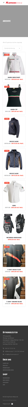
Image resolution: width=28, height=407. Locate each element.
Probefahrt (6, 368)
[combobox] (12, 48)
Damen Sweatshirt (14, 77)
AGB (4, 385)
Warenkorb (6, 378)
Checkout (6, 383)
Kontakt (5, 366)
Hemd (14, 206)
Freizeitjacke (14, 142)
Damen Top (14, 110)
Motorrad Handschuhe (14, 238)
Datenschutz (13, 400)
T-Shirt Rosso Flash (14, 270)
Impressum (6, 400)
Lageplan (5, 363)
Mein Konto (6, 380)
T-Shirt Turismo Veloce (14, 302)
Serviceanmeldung (8, 370)
